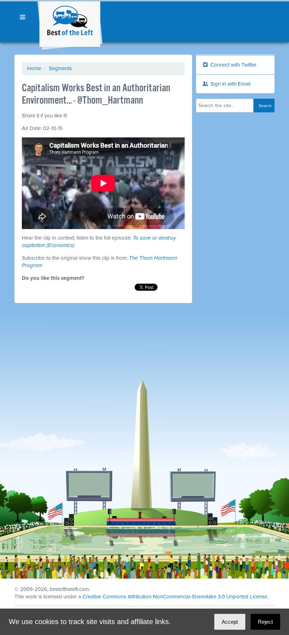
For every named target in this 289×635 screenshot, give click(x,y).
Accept (230, 622)
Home (34, 68)
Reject (265, 622)
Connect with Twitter (233, 65)
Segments (60, 68)
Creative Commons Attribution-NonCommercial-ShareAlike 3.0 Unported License (174, 596)
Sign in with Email (229, 84)
